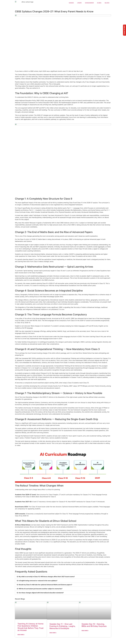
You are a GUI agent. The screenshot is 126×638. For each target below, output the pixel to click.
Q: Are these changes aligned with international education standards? (40, 593)
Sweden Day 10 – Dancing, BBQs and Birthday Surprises (94, 625)
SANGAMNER (89, 3)
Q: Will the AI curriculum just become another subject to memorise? (39, 589)
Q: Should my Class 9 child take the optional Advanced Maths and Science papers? (44, 584)
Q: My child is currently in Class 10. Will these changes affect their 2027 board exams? (46, 576)
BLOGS (107, 3)
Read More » (21, 634)
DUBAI (99, 3)
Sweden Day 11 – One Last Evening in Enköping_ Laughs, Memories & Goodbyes (62, 626)
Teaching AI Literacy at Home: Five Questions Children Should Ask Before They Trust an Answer (31, 627)
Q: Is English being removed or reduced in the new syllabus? (37, 580)
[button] (63, 577)
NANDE (71, 3)
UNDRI (79, 3)
